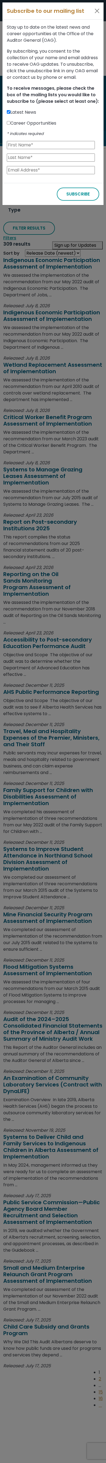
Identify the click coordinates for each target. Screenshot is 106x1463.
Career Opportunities (33, 123)
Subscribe (78, 194)
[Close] (97, 11)
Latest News (23, 112)
